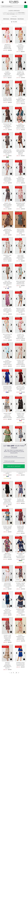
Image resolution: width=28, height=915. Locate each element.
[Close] (25, 444)
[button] (4, 35)
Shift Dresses (13, 18)
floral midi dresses (11, 13)
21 (16, 672)
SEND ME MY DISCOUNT (14, 466)
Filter (15, 21)
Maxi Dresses (21, 18)
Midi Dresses (6, 18)
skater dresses (21, 12)
